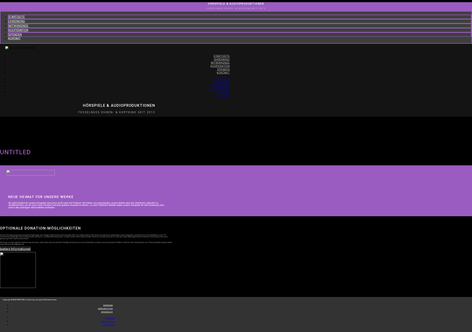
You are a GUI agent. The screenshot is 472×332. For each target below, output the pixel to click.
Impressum (110, 318)
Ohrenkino (16, 21)
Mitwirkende (18, 25)
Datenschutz (107, 312)
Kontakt (14, 38)
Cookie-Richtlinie (107, 322)
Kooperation (18, 30)
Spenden (15, 34)
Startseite (16, 17)
